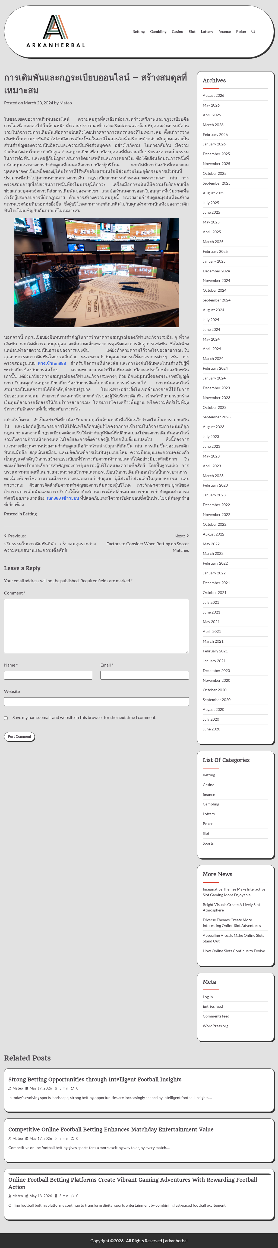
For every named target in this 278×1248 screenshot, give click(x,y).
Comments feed (216, 1016)
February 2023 (215, 485)
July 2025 (211, 202)
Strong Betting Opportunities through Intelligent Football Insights (95, 1079)
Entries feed (213, 1006)
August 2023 (213, 426)
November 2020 (216, 680)
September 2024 (216, 300)
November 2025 (216, 163)
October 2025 (214, 173)
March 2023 (213, 475)
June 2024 (211, 329)
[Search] (253, 31)
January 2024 (214, 378)
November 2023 (216, 397)
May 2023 (211, 456)
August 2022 (213, 534)
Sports (208, 843)
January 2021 (214, 660)
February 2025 (215, 251)
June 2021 (211, 612)
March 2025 (213, 241)
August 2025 (213, 193)
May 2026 (211, 105)
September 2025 (216, 183)
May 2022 (211, 543)
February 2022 (215, 563)
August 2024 (213, 309)
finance (225, 31)
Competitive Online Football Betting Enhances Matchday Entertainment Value (111, 1129)
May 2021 (211, 621)
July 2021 (211, 602)
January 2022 (214, 573)
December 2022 (216, 504)
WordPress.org (215, 1025)
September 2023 (216, 417)
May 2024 (211, 339)
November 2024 (216, 280)
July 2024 (211, 319)
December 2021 (216, 582)
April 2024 (212, 348)
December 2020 (216, 670)
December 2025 (216, 153)
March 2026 (213, 124)
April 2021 (212, 631)
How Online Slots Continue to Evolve (234, 950)
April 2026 (212, 115)
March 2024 (213, 358)
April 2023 (212, 465)
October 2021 (214, 592)
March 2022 (213, 553)
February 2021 (215, 651)
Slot (192, 31)
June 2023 (211, 446)
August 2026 (213, 95)
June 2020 (211, 729)
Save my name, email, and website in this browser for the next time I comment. (84, 717)
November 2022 (216, 514)
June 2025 (211, 212)
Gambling (158, 31)
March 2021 (213, 641)
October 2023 (214, 407)
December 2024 (216, 271)
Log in (208, 996)
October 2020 (214, 689)
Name (11, 664)
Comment (14, 592)
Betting (138, 31)
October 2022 (214, 524)
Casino (177, 31)
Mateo (65, 102)
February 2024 (215, 368)
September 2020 (216, 699)
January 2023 (214, 495)
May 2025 (211, 222)
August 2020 (213, 709)
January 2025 (214, 261)
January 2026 (214, 144)
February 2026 (215, 134)
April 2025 (212, 231)
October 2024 (214, 290)
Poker (241, 31)
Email (106, 664)
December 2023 (216, 387)
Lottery (207, 31)
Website (12, 691)
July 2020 (211, 719)
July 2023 (211, 436)
